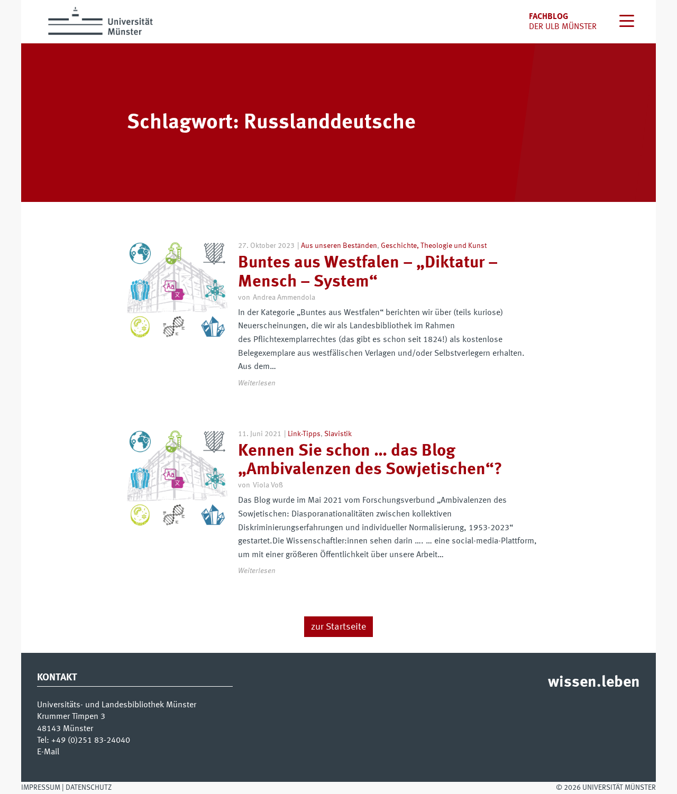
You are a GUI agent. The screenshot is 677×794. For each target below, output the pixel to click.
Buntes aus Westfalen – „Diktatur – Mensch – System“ (368, 272)
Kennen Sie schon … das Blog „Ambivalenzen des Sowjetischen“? (370, 460)
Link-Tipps (304, 434)
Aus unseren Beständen (339, 246)
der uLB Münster (563, 27)
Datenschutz (89, 787)
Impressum (40, 787)
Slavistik (338, 434)
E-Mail (48, 752)
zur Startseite (338, 627)
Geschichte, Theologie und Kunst (434, 246)
